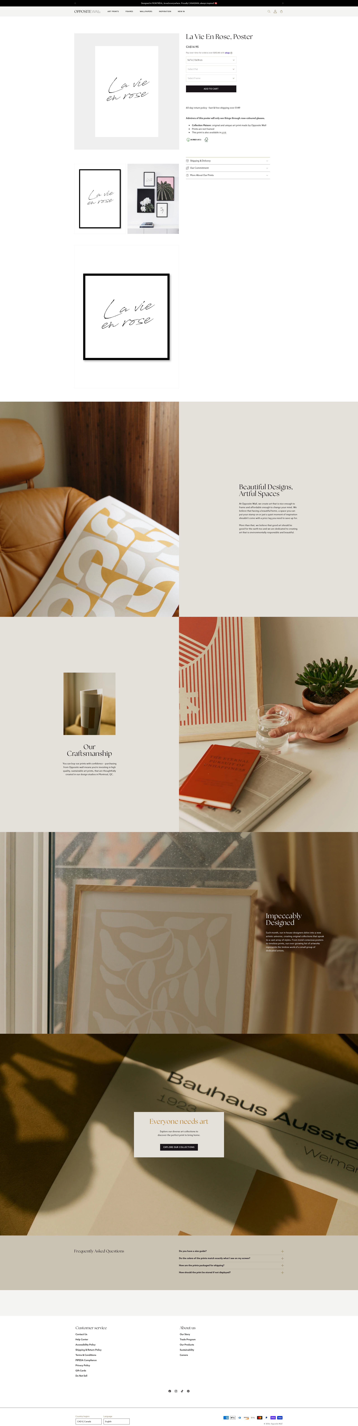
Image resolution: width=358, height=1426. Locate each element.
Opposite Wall (276, 1424)
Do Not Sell (81, 1376)
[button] (113, 11)
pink (224, 132)
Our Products (187, 1344)
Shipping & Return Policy (89, 1350)
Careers (184, 1355)
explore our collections (179, 1147)
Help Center (82, 1339)
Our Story (185, 1334)
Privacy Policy (83, 1365)
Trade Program (188, 1339)
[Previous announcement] (75, 3)
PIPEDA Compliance (86, 1360)
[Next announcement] (283, 3)
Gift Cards (81, 1370)
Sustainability (187, 1350)
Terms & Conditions (86, 1355)
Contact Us (81, 1334)
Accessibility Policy (86, 1344)
